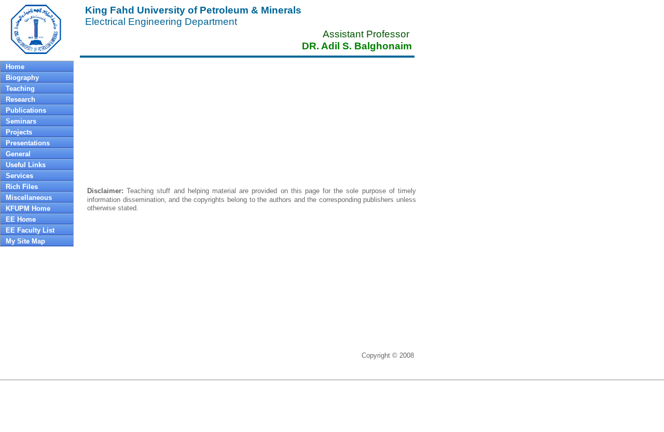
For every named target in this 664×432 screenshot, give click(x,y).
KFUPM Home (28, 208)
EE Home (21, 219)
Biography (22, 78)
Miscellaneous (29, 197)
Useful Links (26, 165)
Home (15, 67)
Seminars (21, 121)
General (18, 154)
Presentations (28, 143)
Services (19, 176)
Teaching (20, 88)
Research (20, 99)
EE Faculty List (30, 230)
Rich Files (22, 187)
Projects (19, 132)
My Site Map (25, 241)
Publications (26, 110)
